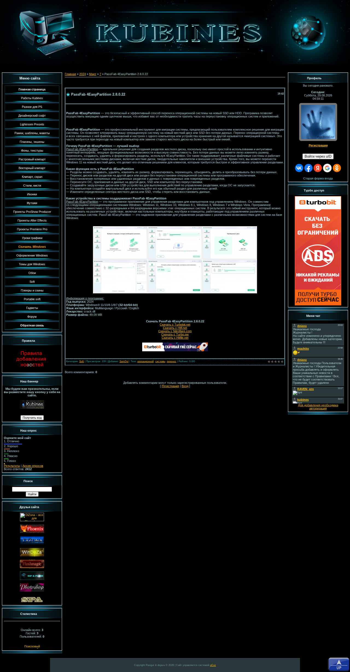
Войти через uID (318, 156)
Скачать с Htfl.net (175, 327)
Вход (185, 386)
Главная (70, 74)
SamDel (124, 361)
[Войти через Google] (327, 168)
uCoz (213, 665)
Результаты (12, 465)
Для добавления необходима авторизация (318, 406)
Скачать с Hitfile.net (175, 337)
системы (160, 361)
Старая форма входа (318, 178)
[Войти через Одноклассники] (337, 168)
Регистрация (170, 386)
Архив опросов (32, 465)
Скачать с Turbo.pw (175, 334)
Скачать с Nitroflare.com (175, 331)
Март (92, 74)
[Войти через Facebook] (308, 168)
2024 (82, 74)
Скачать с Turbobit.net (175, 324)
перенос (171, 361)
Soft (81, 361)
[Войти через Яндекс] (318, 168)
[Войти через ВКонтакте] (299, 168)
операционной (145, 361)
